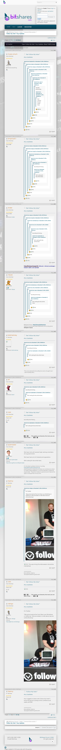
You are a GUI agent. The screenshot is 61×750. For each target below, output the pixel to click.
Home (8, 26)
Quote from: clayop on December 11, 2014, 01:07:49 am (38, 66)
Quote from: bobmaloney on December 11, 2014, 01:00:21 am (38, 285)
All (14, 40)
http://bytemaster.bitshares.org (32, 467)
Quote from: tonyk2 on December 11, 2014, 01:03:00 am (38, 151)
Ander (10, 208)
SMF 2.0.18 (10, 737)
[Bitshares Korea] (8, 287)
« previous (50, 37)
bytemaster (12, 445)
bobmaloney (12, 335)
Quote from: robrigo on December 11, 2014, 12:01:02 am (35, 488)
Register (28, 27)
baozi (13, 394)
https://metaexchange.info (31, 266)
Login (20, 27)
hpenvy (10, 481)
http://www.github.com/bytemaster (15, 462)
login (52, 8)
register (39, 10)
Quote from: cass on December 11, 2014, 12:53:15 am (38, 83)
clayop (10, 275)
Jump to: (37, 727)
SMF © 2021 (17, 737)
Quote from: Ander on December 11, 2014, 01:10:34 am (37, 64)
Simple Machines (12, 739)
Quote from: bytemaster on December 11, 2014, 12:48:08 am (39, 171)
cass (9, 412)
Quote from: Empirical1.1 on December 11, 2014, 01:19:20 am (36, 61)
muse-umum (12, 54)
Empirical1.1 (12, 139)
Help (13, 26)
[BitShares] (8, 458)
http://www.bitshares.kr (39, 324)
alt (9, 379)
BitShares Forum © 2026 (47, 737)
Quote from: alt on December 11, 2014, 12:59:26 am (37, 287)
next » (54, 37)
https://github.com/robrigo (13, 621)
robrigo (10, 604)
